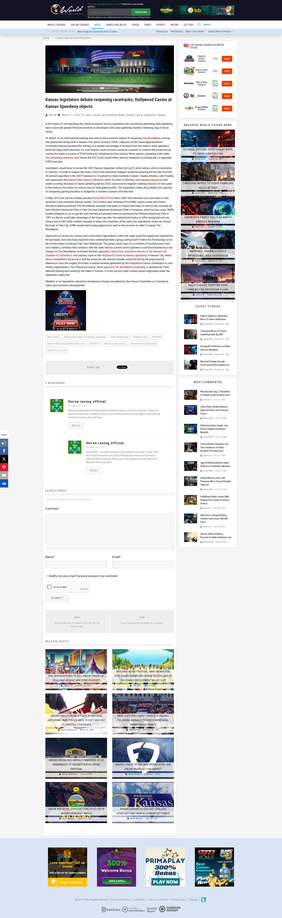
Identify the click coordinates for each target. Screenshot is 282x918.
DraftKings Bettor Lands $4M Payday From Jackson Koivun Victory (214, 500)
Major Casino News (195, 31)
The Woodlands (151, 138)
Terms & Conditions (158, 899)
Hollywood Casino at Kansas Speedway (124, 255)
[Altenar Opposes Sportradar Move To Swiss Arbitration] (208, 129)
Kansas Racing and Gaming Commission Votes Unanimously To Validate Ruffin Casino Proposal (76, 764)
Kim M (52, 115)
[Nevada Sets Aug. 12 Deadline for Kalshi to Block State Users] (190, 395)
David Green (134, 730)
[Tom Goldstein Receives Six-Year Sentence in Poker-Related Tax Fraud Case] (190, 447)
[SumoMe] (4, 483)
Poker (135, 24)
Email (116, 557)
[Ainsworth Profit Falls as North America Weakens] (208, 197)
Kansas (162, 115)
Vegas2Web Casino (201, 108)
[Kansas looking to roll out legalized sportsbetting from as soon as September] (143, 782)
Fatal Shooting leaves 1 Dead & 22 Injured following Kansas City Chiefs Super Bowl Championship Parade (143, 720)
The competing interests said (62, 157)
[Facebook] (4, 451)
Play (227, 58)
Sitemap (193, 899)
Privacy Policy (179, 899)
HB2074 (95, 344)
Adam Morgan (134, 774)
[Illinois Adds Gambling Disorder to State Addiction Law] (190, 537)
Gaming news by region (219, 31)
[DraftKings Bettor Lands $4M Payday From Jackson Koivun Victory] (190, 500)
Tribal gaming (176, 31)
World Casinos (56, 24)
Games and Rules (116, 24)
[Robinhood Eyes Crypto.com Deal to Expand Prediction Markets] (190, 429)
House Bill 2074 (101, 198)
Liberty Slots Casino (201, 58)
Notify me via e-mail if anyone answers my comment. (83, 576)
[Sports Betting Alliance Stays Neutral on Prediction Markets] (190, 466)
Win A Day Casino (201, 83)
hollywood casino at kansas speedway (85, 337)
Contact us (139, 899)
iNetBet (201, 96)
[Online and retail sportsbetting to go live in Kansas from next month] (76, 782)
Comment (51, 508)
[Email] (4, 475)
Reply (76, 425)
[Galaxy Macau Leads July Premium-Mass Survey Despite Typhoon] (190, 481)
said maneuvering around (149, 179)
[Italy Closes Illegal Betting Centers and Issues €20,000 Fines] (190, 518)
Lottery (189, 24)
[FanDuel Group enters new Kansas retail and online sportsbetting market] (143, 737)
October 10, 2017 (77, 406)
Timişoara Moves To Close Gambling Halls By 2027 (100, 31)
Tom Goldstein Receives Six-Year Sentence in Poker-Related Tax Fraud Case (214, 447)
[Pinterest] (4, 467)
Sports (160, 24)
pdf (101, 157)
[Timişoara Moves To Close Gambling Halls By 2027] (208, 163)
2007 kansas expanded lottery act (67, 344)
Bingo (147, 24)
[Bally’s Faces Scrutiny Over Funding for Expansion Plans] (208, 265)
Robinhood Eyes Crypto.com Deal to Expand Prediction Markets (214, 429)
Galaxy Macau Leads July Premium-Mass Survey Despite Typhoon (215, 481)
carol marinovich (58, 350)
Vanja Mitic (200, 159)
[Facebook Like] (4, 443)
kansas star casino (116, 344)
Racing (174, 24)
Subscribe (141, 12)
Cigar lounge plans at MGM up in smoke (142, 623)
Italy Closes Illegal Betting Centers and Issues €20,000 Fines (214, 518)
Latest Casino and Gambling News (105, 115)
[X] (4, 459)
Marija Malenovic (69, 730)
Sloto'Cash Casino (202, 71)
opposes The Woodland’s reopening (124, 267)
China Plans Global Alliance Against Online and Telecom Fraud (214, 410)
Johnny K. (68, 686)
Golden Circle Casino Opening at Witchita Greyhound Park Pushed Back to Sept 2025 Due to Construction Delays (76, 720)
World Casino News (120, 899)
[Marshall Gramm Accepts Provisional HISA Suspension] (208, 231)
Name (50, 557)
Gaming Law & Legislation (141, 115)
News (97, 24)
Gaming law (161, 31)
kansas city (141, 337)
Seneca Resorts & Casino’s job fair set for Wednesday (77, 625)
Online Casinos (80, 24)
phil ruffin (54, 337)
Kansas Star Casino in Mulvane (85, 179)
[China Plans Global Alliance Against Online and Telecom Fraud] (190, 410)
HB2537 (158, 337)
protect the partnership (144, 344)
